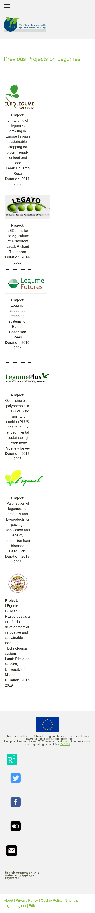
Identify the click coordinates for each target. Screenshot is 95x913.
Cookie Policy (52, 900)
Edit (32, 906)
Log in (8, 906)
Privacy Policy (27, 900)
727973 (65, 744)
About (8, 900)
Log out (20, 906)
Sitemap (71, 900)
